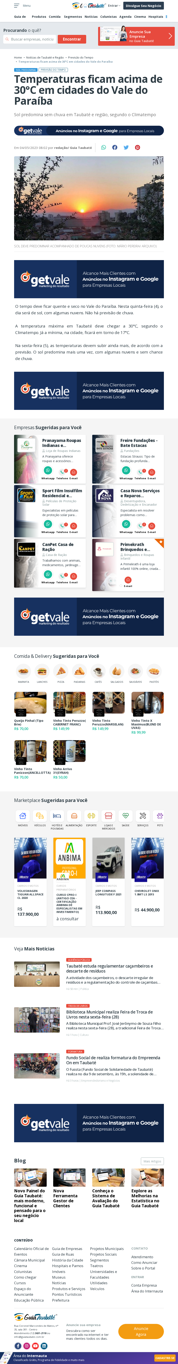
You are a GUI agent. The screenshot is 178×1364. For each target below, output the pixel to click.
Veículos (40, 825)
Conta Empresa (144, 1285)
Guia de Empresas (67, 1248)
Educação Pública (29, 1300)
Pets (160, 825)
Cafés (98, 681)
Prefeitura (60, 1300)
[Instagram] (27, 1346)
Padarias (79, 681)
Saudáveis (135, 681)
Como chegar (25, 1277)
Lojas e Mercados (108, 827)
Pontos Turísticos (67, 1294)
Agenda (125, 17)
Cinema (140, 17)
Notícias (91, 17)
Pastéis (154, 681)
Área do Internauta (147, 1291)
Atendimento (142, 1256)
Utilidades (98, 1282)
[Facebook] (18, 1346)
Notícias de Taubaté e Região (45, 57)
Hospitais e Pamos (67, 1265)
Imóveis (23, 825)
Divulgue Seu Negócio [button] (143, 5)
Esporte (91, 825)
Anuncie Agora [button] (141, 1331)
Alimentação (74, 825)
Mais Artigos (152, 1161)
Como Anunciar (144, 1262)
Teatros (96, 1265)
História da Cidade (67, 1260)
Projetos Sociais (103, 1254)
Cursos (20, 1282)
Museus (59, 1277)
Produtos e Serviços (68, 1288)
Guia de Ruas (63, 1254)
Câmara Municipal (29, 1260)
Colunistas (108, 17)
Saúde (125, 825)
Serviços (142, 825)
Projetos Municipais (107, 1248)
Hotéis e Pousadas (57, 827)
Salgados (116, 681)
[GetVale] (89, 130)
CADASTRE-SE (165, 1358)
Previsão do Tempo (80, 57)
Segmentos (73, 17)
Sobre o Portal (143, 1268)
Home (18, 57)
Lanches (42, 681)
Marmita (23, 681)
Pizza (61, 681)
